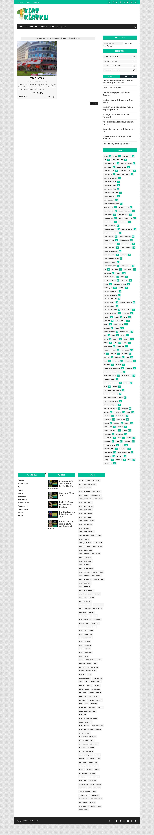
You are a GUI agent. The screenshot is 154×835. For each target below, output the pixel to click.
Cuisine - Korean (109, 306)
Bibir (122, 277)
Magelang (128, 361)
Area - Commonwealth (111, 203)
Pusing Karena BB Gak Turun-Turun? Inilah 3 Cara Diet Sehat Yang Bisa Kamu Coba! (118, 81)
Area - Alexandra (117, 160)
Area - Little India (110, 225)
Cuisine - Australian (110, 291)
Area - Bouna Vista (126, 171)
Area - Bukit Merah (110, 182)
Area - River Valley (110, 244)
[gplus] (116, 2)
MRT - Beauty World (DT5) (112, 390)
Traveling (123, 449)
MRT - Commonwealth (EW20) (113, 397)
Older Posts (94, 103)
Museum (125, 408)
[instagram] (120, 2)
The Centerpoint (109, 445)
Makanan (107, 364)
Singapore (119, 434)
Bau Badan (107, 273)
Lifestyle (116, 361)
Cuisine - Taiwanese (110, 310)
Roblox (120, 427)
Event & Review (120, 321)
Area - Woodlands (110, 266)
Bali (105, 269)
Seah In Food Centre (110, 430)
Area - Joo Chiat (123, 214)
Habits (123, 335)
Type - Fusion (108, 452)
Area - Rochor (126, 244)
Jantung (125, 353)
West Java (107, 460)
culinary (126, 313)
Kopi (128, 357)
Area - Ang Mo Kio (109, 163)
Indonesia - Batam (110, 350)
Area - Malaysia (127, 229)
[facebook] (113, 2)
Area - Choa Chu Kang (111, 192)
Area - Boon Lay (109, 171)
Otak (128, 412)
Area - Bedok (108, 167)
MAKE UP (44, 27)
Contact (36, 2)
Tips (122, 445)
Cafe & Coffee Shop (120, 284)
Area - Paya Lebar (125, 236)
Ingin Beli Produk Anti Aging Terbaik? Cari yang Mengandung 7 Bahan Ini (118, 108)
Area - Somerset (126, 247)
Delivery (106, 317)
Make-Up (118, 364)
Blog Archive (129, 76)
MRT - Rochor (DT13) (110, 405)
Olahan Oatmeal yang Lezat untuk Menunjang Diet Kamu (118, 130)
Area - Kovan (123, 222)
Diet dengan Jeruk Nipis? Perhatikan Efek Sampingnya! (116, 115)
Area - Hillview (124, 207)
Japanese (106, 357)
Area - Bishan (121, 167)
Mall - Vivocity (126, 375)
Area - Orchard (109, 236)
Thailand (128, 441)
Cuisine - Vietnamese (110, 313)
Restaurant (108, 427)
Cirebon (121, 288)
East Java (107, 321)
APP (105, 160)
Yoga (129, 460)
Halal (106, 339)
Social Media (108, 438)
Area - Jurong (108, 218)
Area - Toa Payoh (109, 255)
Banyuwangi (128, 269)
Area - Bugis (108, 174)
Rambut (117, 423)
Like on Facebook (110, 61)
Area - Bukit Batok (123, 174)
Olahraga (118, 412)
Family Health (118, 324)
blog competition (110, 280)
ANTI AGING (29, 27)
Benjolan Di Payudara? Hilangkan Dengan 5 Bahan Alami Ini (118, 123)
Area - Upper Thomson (111, 258)
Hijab (115, 342)
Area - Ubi (124, 255)
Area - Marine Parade (111, 233)
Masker (126, 383)
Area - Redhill (124, 240)
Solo (119, 438)
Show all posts (74, 38)
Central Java (108, 288)
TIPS (64, 27)
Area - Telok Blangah (111, 251)
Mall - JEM (129, 368)
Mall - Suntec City (110, 375)
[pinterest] (135, 2)
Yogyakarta (108, 463)
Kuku (105, 361)
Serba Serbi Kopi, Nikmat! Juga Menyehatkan (117, 143)
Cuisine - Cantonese (110, 295)
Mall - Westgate (109, 379)
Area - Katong (108, 222)
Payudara (107, 416)
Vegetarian (107, 456)
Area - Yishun (126, 266)
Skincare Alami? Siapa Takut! (112, 87)
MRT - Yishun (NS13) (110, 408)
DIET (37, 27)
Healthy (126, 339)
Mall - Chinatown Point (112, 368)
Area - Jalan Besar (125, 211)
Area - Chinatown (110, 189)
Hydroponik (108, 346)
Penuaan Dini (120, 416)
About (28, 2)
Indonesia (120, 346)
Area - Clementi (109, 200)
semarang (107, 434)
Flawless (107, 328)
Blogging (125, 280)
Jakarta (113, 353)
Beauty (118, 273)
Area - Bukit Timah (110, 185)
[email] (127, 2)
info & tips (125, 350)
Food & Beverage (109, 332)
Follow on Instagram (112, 70)
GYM (113, 335)
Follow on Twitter (111, 57)
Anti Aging (126, 156)
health (115, 339)
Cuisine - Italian (109, 302)
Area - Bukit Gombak (110, 178)
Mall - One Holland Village (113, 372)
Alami (106, 156)
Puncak (106, 423)
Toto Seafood (37, 78)
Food (117, 328)
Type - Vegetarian (124, 452)
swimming (107, 441)
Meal (105, 386)
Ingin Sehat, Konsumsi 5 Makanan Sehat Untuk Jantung (118, 101)
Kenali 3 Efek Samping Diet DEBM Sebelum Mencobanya (116, 93)
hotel (125, 342)
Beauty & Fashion (109, 277)
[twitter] (109, 2)
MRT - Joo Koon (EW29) (111, 401)
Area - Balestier (126, 163)
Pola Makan (121, 419)
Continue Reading (37, 93)
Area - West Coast (110, 262)
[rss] (124, 2)
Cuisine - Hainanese (110, 299)
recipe (127, 423)
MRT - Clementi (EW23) (111, 394)
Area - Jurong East (125, 218)
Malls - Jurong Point (111, 383)
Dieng (117, 317)
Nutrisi (106, 412)
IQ (104, 353)
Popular (111, 76)
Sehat (125, 430)
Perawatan (107, 419)
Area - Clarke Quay (110, 196)
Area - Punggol (109, 240)
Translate (110, 46)
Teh (117, 441)
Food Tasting (124, 332)
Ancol (115, 156)
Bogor (106, 284)
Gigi (105, 335)
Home (20, 2)
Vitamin (119, 456)
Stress (129, 438)
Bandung (115, 269)
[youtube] (131, 2)
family (106, 324)
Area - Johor (108, 214)
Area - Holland (109, 211)
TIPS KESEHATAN (109, 449)
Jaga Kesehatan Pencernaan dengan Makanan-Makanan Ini (117, 137)
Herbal (106, 342)
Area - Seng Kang (109, 247)
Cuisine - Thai (126, 310)
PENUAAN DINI (55, 27)
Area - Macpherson (110, 229)
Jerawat (118, 357)
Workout (119, 460)
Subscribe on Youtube (112, 65)
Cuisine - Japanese (126, 302)
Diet (125, 317)
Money (115, 386)
